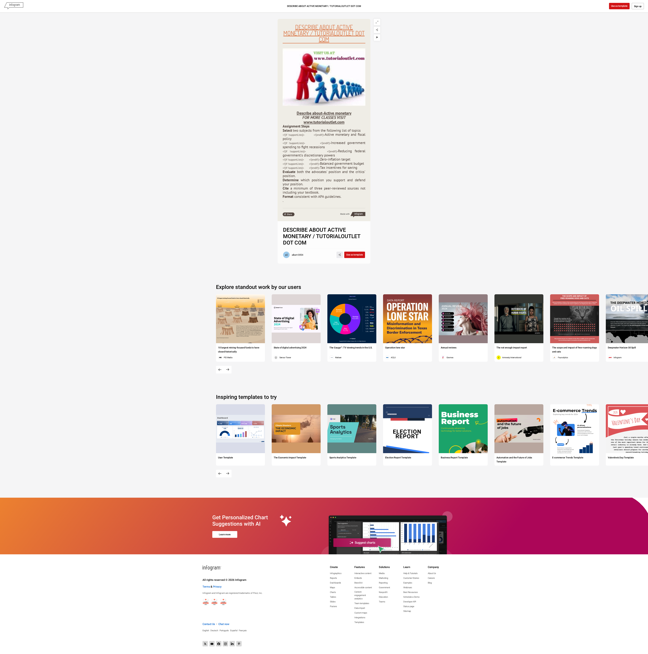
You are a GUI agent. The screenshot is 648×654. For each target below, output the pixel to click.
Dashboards (335, 582)
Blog (430, 582)
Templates (359, 622)
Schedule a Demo (411, 597)
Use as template (619, 6)
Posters (333, 606)
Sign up (638, 6)
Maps (332, 587)
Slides (332, 601)
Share (289, 214)
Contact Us (208, 624)
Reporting (383, 582)
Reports (333, 578)
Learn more (225, 534)
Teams (382, 601)
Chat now (223, 624)
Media (382, 573)
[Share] (377, 30)
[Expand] (377, 22)
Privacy (217, 586)
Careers (431, 578)
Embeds (358, 578)
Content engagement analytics (360, 595)
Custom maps (360, 613)
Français (243, 630)
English (205, 630)
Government (384, 587)
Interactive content (362, 573)
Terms (206, 586)
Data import (359, 608)
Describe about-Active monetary (324, 113)
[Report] (377, 37)
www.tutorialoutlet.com (324, 122)
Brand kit (358, 582)
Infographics (335, 573)
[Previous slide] (220, 369)
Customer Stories (411, 578)
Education (383, 597)
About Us (432, 573)
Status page (408, 606)
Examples (407, 582)
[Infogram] (13, 6)
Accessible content (363, 587)
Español (233, 630)
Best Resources (410, 592)
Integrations (359, 617)
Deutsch (214, 630)
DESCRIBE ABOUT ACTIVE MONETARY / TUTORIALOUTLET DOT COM (323, 33)
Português (224, 630)
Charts (333, 592)
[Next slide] (227, 369)
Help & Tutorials (410, 573)
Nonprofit (383, 592)
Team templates (361, 603)
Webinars (407, 587)
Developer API (409, 601)
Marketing (383, 578)
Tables (333, 597)
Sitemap (407, 611)
